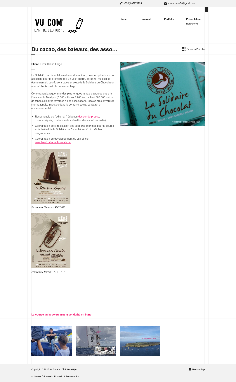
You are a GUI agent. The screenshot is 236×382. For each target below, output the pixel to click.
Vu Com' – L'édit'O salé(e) (63, 369)
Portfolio (169, 19)
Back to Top (198, 369)
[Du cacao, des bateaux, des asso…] (162, 94)
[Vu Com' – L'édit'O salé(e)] (59, 25)
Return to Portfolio (196, 48)
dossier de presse (88, 116)
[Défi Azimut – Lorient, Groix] (140, 341)
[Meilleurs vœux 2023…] (51, 341)
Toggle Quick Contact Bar (206, 9)
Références (192, 23)
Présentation (193, 19)
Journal (146, 19)
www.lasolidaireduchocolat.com (53, 142)
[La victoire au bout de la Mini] (96, 341)
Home (123, 19)
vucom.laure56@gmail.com (181, 3)
